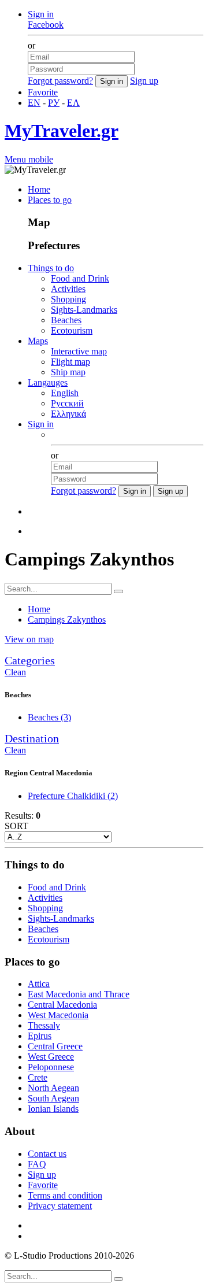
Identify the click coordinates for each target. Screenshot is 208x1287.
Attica (39, 984)
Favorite (43, 92)
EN (34, 103)
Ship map (68, 372)
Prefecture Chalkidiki (73, 796)
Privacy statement (60, 1206)
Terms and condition (65, 1195)
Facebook (46, 24)
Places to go (50, 200)
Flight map (70, 362)
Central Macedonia (62, 1004)
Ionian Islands (53, 1109)
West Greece (51, 1057)
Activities (68, 289)
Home (39, 189)
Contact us (47, 1154)
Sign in (41, 14)
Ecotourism (71, 330)
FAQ (37, 1164)
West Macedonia (58, 1015)
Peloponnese (51, 1067)
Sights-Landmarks (84, 310)
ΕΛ (73, 103)
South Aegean (53, 1098)
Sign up (144, 81)
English (65, 393)
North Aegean (53, 1088)
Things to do (51, 268)
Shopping (68, 299)
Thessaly (44, 1025)
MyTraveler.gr (61, 130)
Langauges (48, 382)
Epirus (39, 1036)
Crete (37, 1077)
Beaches (66, 320)
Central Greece (55, 1046)
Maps (38, 341)
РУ (54, 103)
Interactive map (79, 351)
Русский (67, 403)
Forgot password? (60, 81)
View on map (29, 639)
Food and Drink (80, 278)
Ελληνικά (68, 414)
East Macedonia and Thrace (78, 994)
